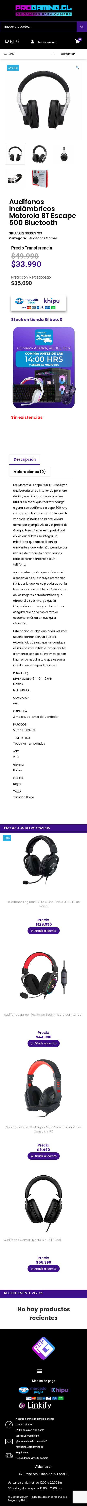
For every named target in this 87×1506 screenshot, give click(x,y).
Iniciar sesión (46, 42)
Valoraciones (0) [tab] (30, 471)
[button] (52, 54)
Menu (12, 54)
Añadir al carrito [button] (45, 931)
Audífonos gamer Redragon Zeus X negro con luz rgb (43, 1015)
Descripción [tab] (25, 459)
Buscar (82, 27)
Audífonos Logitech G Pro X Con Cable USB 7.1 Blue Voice (43, 904)
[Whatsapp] (17, 41)
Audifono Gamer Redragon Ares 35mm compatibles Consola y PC (43, 1129)
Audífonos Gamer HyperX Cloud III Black (33, 1240)
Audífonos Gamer (43, 238)
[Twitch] (7, 41)
